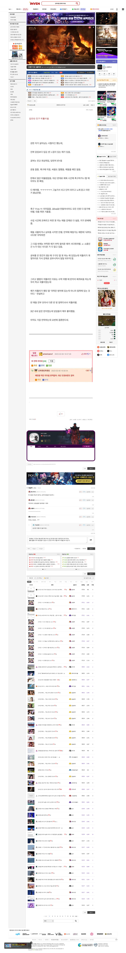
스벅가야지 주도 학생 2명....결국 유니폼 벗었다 (51, 615)
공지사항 (91, 939)
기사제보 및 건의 (14, 32)
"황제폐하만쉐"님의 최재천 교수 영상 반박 (50, 673)
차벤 (11, 89)
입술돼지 (74, 692)
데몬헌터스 (74, 679)
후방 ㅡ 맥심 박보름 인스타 (46, 737)
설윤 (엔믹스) (43, 815)
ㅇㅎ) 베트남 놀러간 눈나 (46, 654)
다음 (76, 916)
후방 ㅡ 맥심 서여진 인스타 (46, 699)
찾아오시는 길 (84, 939)
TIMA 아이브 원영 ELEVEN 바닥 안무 (49, 828)
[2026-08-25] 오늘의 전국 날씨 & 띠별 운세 (50, 795)
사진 (76, 581)
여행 (11, 94)
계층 (81, 581)
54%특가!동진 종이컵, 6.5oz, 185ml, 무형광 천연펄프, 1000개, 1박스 (107, 227)
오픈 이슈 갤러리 (14, 64)
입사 (73, 808)
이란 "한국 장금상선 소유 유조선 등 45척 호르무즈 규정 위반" (55, 589)
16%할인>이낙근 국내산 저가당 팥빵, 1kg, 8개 (107, 221)
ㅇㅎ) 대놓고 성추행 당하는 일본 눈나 (49, 641)
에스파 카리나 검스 (44, 873)
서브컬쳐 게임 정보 (15, 102)
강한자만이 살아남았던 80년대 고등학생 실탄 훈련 (52, 667)
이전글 (40, 548)
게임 (66, 581)
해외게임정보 (13, 96)
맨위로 (84, 548)
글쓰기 (91, 573)
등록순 (34, 488)
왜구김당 (74, 615)
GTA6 (11, 120)
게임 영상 (12, 99)
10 (73, 916)
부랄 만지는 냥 (43, 609)
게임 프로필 (63, 446)
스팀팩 (73, 602)
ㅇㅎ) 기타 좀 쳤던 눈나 (45, 628)
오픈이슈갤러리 (91, 101)
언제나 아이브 (43, 770)
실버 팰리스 (13, 109)
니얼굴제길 (74, 795)
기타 (92, 581)
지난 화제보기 (81, 72)
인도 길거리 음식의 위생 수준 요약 (48, 789)
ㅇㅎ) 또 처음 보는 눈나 (45, 621)
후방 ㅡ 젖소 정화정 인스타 (46, 776)
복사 (35, 101)
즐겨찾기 (47, 578)
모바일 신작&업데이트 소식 (16, 39)
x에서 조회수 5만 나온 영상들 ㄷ (48, 757)
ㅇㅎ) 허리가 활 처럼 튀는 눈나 (47, 647)
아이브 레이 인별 (44, 841)
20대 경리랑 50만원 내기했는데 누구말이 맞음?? (52, 866)
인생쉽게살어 (75, 770)
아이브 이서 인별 (44, 853)
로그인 (111, 9)
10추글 (40, 578)
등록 (91, 540)
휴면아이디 (74, 609)
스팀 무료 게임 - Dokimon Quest (48, 783)
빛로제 (73, 589)
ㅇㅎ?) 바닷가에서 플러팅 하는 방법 (48, 847)
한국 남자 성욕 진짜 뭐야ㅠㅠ (47, 898)
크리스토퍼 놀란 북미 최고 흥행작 (48, 860)
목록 (87, 109)
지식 (71, 581)
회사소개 (34, 939)
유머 (50, 581)
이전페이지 (77, 548)
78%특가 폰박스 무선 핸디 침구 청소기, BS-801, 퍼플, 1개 (107, 233)
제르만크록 (32, 105)
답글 (93, 496)
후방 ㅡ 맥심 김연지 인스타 (46, 731)
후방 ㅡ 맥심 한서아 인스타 (46, 712)
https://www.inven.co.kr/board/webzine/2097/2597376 (44, 464)
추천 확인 (90, 419)
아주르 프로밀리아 (14, 115)
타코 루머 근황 (43, 892)
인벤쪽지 (42, 441)
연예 (43, 581)
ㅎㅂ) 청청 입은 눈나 (45, 660)
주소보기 (30, 101)
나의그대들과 (75, 802)
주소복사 (30, 464)
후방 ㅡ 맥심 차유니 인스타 (46, 763)
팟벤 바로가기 (13, 84)
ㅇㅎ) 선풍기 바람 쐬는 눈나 (46, 634)
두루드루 (74, 789)
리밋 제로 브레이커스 (15, 112)
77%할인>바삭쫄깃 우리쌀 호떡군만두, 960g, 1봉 (107, 224)
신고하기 (79, 419)
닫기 (31, 943)
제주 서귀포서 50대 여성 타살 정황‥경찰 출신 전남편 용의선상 (55, 596)
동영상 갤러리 (13, 29)
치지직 (12, 86)
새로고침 (93, 488)
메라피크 (74, 821)
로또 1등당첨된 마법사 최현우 (47, 679)
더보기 (49, 441)
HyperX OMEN (13, 104)
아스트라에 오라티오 (15, 117)
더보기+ (58, 554)
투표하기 (106, 283)
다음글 (33, 548)
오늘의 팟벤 (13, 69)
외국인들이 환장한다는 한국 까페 (48, 725)
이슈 (35, 581)
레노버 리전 (13, 107)
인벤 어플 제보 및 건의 (15, 34)
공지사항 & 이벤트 (14, 26)
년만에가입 (74, 783)
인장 (31, 446)
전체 (29, 581)
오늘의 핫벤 (13, 66)
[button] (44, 569)
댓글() (91, 109)
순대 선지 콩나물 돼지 (45, 821)
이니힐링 (45, 441)
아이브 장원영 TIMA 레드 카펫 (47, 808)
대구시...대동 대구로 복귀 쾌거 (47, 686)
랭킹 (47, 446)
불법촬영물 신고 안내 (74, 939)
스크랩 (74, 419)
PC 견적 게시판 (14, 74)
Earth (73, 834)
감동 (87, 581)
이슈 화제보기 (90, 72)
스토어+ (114, 80)
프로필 (39, 446)
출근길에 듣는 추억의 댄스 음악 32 (48, 750)
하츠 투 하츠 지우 (44, 905)
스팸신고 (84, 419)
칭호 (55, 446)
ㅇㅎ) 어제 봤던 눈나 (45, 602)
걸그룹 (12, 91)
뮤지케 (73, 667)
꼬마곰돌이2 (74, 757)
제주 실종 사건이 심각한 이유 (47, 802)
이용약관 (46, 939)
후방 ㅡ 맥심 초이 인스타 (46, 718)
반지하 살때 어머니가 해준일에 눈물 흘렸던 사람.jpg (53, 834)
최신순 (39, 488)
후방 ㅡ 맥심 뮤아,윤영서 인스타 (48, 692)
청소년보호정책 (64, 939)
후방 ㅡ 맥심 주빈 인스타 (46, 705)
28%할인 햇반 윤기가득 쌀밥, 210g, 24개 (107, 230)
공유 (71, 419)
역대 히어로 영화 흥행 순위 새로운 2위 (49, 879)
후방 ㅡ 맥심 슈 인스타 (45, 744)
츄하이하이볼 (75, 673)
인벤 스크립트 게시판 (15, 37)
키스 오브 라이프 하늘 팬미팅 (47, 886)
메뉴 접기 (87, 446)
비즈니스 (40, 939)
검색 (75, 921)
